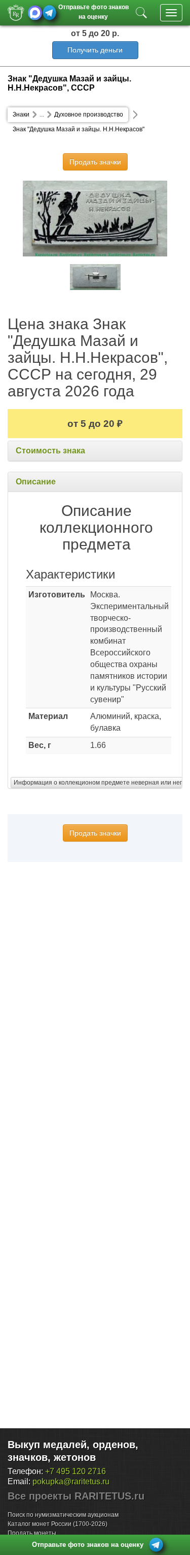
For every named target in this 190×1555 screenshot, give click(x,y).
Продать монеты (32, 1533)
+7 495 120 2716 (75, 1471)
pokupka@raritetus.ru (70, 1481)
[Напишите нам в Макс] (35, 13)
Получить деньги (95, 50)
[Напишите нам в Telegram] (49, 13)
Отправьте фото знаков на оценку (93, 11)
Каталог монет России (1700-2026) (57, 1524)
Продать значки (95, 162)
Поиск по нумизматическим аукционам (63, 1514)
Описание (36, 481)
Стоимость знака (50, 450)
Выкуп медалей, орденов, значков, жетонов (73, 1451)
